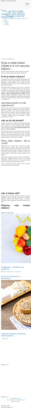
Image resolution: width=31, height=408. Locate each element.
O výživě (7, 24)
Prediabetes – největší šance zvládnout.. (12, 268)
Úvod (5, 20)
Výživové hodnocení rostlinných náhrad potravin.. (13, 334)
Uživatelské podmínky (15, 398)
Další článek (5, 338)
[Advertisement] (15, 42)
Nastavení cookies (15, 401)
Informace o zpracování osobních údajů (15, 400)
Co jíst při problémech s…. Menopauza (11, 277)
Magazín (7, 21)
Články (6, 23)
